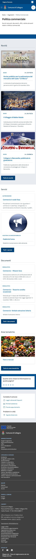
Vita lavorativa (5, 477)
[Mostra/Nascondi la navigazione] (2, 7)
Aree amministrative (7, 442)
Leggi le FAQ (4, 527)
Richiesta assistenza (7, 532)
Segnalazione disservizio (8, 530)
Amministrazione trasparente (10, 533)
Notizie (3, 485)
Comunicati (4, 487)
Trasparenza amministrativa (9, 474)
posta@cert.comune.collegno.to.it (14, 517)
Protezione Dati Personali (8, 537)
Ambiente (4, 457)
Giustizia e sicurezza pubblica (12, 235)
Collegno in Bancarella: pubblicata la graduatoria (16, 159)
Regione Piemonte (7, 2)
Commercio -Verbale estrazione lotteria (17, 311)
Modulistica (6, 267)
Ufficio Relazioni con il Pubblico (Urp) (12, 515)
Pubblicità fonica (9, 239)
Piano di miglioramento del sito (19, 554)
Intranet (3, 540)
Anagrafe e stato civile (7, 459)
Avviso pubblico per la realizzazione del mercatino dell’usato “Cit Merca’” (17, 77)
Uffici (2, 444)
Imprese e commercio (7, 469)
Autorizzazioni (7, 196)
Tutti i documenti (9, 321)
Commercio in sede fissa (11, 200)
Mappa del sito (6, 556)
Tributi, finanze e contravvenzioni (11, 476)
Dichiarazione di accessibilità (9, 535)
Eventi (3, 497)
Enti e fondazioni (6, 446)
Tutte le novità (8, 178)
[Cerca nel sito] (33, 7)
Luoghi (3, 498)
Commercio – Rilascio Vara (12, 271)
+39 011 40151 (16, 519)
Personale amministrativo (8, 449)
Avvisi (5, 73)
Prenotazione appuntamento (9, 528)
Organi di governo (6, 441)
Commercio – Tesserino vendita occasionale (14, 291)
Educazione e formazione (8, 465)
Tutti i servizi (7, 250)
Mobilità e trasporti (6, 470)
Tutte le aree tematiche (11, 368)
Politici (3, 447)
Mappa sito (5, 554)
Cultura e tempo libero (7, 464)
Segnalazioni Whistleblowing (9, 523)
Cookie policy (5, 538)
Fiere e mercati (8, 360)
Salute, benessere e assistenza (10, 472)
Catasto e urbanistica (7, 462)
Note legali (4, 542)
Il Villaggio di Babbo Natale (13, 117)
